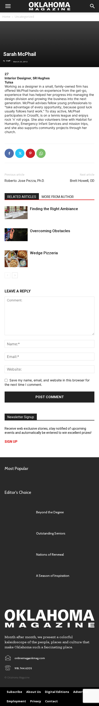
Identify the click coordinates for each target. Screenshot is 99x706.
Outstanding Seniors (50, 533)
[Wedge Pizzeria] (16, 258)
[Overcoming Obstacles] (16, 234)
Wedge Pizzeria (44, 253)
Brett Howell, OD (82, 181)
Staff (8, 61)
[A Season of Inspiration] (18, 575)
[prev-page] (7, 275)
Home (6, 17)
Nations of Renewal (50, 554)
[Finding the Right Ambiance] (16, 212)
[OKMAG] (49, 618)
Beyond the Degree (50, 512)
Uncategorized (24, 17)
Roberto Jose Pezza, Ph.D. (24, 181)
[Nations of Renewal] (18, 554)
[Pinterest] (30, 153)
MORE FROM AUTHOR (58, 197)
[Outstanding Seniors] (18, 533)
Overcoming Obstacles (50, 231)
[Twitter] (19, 153)
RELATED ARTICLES (21, 197)
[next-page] (15, 275)
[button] (7, 6)
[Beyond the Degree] (18, 512)
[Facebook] (9, 153)
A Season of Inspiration (52, 576)
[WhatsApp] (41, 153)
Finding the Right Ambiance (54, 208)
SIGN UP (11, 441)
